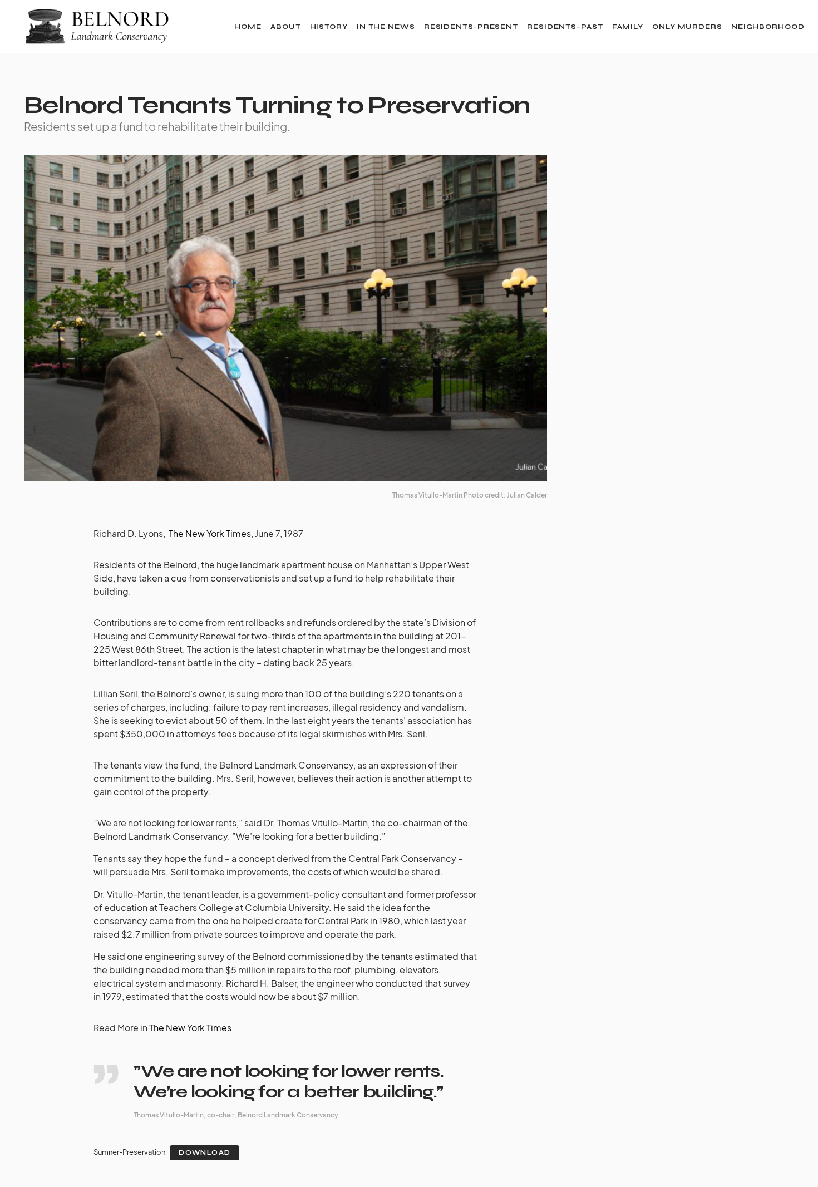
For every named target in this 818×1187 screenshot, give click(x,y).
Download (204, 1152)
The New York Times (210, 533)
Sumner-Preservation (129, 1151)
